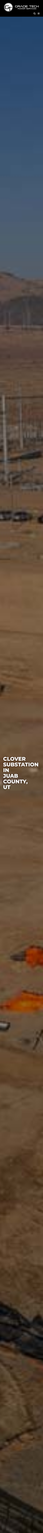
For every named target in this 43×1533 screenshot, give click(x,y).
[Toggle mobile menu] (39, 13)
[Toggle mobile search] (35, 13)
